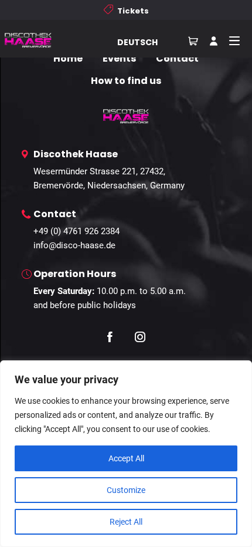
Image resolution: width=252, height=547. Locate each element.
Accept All (126, 458)
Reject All (126, 521)
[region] (126, 453)
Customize (126, 490)
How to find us (126, 80)
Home (68, 58)
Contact (177, 58)
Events (119, 58)
